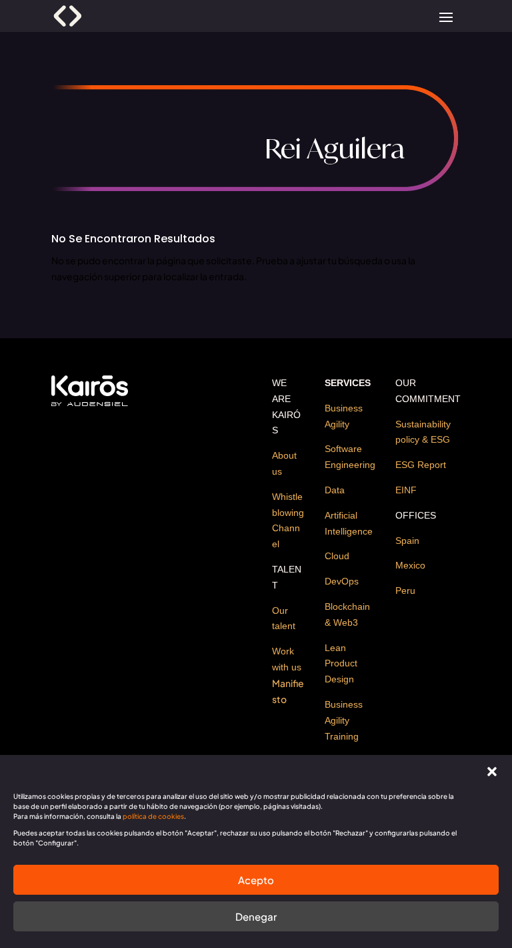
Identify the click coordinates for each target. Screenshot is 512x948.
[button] (492, 771)
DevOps (342, 581)
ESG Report (420, 464)
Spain (407, 540)
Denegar (256, 916)
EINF (406, 490)
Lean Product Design (341, 663)
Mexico (410, 565)
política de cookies (153, 816)
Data (335, 490)
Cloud (337, 556)
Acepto (256, 879)
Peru (405, 590)
